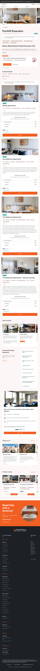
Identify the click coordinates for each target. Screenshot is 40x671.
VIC (3, 27)
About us (32, 541)
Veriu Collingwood (5, 586)
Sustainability (33, 547)
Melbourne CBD (4, 576)
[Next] (37, 16)
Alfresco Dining (23, 334)
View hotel (6, 494)
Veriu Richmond (4, 590)
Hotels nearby (35, 24)
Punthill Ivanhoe (4, 605)
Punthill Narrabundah (5, 650)
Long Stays (18, 24)
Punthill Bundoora (5, 595)
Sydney (4, 539)
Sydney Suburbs (4, 555)
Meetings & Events (24, 24)
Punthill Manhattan (5, 582)
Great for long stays (6, 487)
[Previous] (3, 16)
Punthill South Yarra (5, 584)
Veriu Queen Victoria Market (26, 484)
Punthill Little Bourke (5, 580)
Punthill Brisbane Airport (6, 626)
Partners (32, 549)
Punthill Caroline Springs (6, 597)
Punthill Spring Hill (5, 628)
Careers (32, 542)
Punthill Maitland (5, 570)
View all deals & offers (5, 67)
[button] (38, 4)
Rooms (7, 24)
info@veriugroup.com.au (28, 664)
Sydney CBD (4, 542)
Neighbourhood (30, 24)
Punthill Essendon (5, 601)
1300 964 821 (6, 519)
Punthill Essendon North (8, 484)
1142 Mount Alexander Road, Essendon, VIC (11, 33)
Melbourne (6, 27)
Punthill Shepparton (5, 618)
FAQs (15, 24)
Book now (14, 494)
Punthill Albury (4, 568)
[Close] (32, 1)
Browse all (33, 440)
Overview (3, 24)
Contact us (9, 664)
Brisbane (4, 621)
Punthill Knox (4, 607)
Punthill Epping (4, 599)
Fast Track (32, 543)
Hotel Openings (33, 548)
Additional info (11, 24)
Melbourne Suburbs (5, 593)
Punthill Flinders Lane (5, 578)
